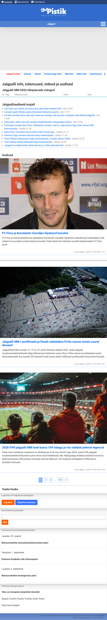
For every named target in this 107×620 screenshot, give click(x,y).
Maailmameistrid (97, 74)
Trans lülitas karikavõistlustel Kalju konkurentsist (35, 142)
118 (60, 480)
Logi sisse (8, 502)
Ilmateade (8, 2)
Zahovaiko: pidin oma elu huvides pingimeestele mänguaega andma (43, 122)
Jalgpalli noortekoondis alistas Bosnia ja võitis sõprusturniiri (41, 145)
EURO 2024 (82, 74)
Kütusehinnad (22, 2)
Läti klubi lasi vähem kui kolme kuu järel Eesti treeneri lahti (38, 108)
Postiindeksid (39, 2)
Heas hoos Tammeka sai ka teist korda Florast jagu (36, 132)
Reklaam (102, 618)
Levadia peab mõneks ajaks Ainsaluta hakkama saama (37, 112)
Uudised (27, 74)
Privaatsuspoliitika (84, 618)
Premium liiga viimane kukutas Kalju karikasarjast (35, 135)
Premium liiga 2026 (52, 74)
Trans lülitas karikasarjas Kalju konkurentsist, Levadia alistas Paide (44, 138)
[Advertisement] (53, 48)
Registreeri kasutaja (26, 502)
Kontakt (94, 618)
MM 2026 (69, 74)
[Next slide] (104, 73)
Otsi (5, 522)
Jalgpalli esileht (13, 74)
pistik (81, 252)
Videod (37, 74)
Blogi (74, 618)
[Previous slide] (2, 73)
